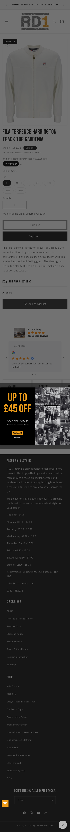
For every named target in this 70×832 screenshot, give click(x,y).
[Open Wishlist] (5, 803)
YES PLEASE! (17, 432)
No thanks (17, 437)
